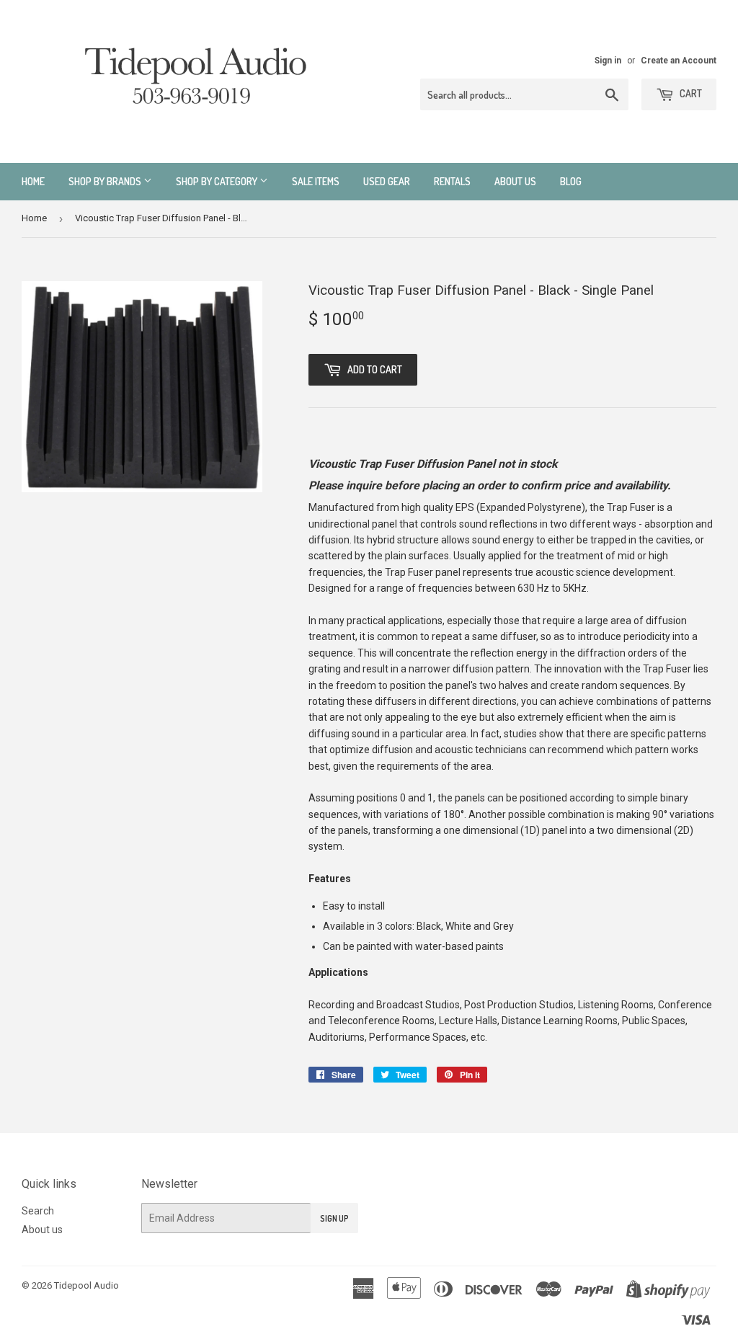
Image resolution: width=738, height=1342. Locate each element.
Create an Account (678, 60)
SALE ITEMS (315, 181)
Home (33, 181)
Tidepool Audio (86, 1285)
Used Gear (386, 181)
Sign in (608, 60)
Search (38, 1211)
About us (515, 181)
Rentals (452, 181)
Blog (571, 181)
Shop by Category (217, 181)
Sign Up (334, 1218)
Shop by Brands (105, 181)
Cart (689, 93)
